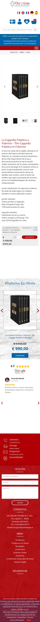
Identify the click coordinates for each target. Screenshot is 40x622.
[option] (20, 86)
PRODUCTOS (14, 52)
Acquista (29, 237)
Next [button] (37, 87)
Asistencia (20, 555)
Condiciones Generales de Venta (20, 559)
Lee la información (17, 620)
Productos (20, 540)
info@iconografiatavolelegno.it (20, 527)
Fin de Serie (20, 549)
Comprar (20, 355)
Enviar (20, 503)
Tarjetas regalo (20, 562)
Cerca (29, 620)
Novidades (20, 546)
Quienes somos (20, 552)
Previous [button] (5, 87)
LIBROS (22, 52)
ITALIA (28, 52)
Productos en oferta (20, 543)
